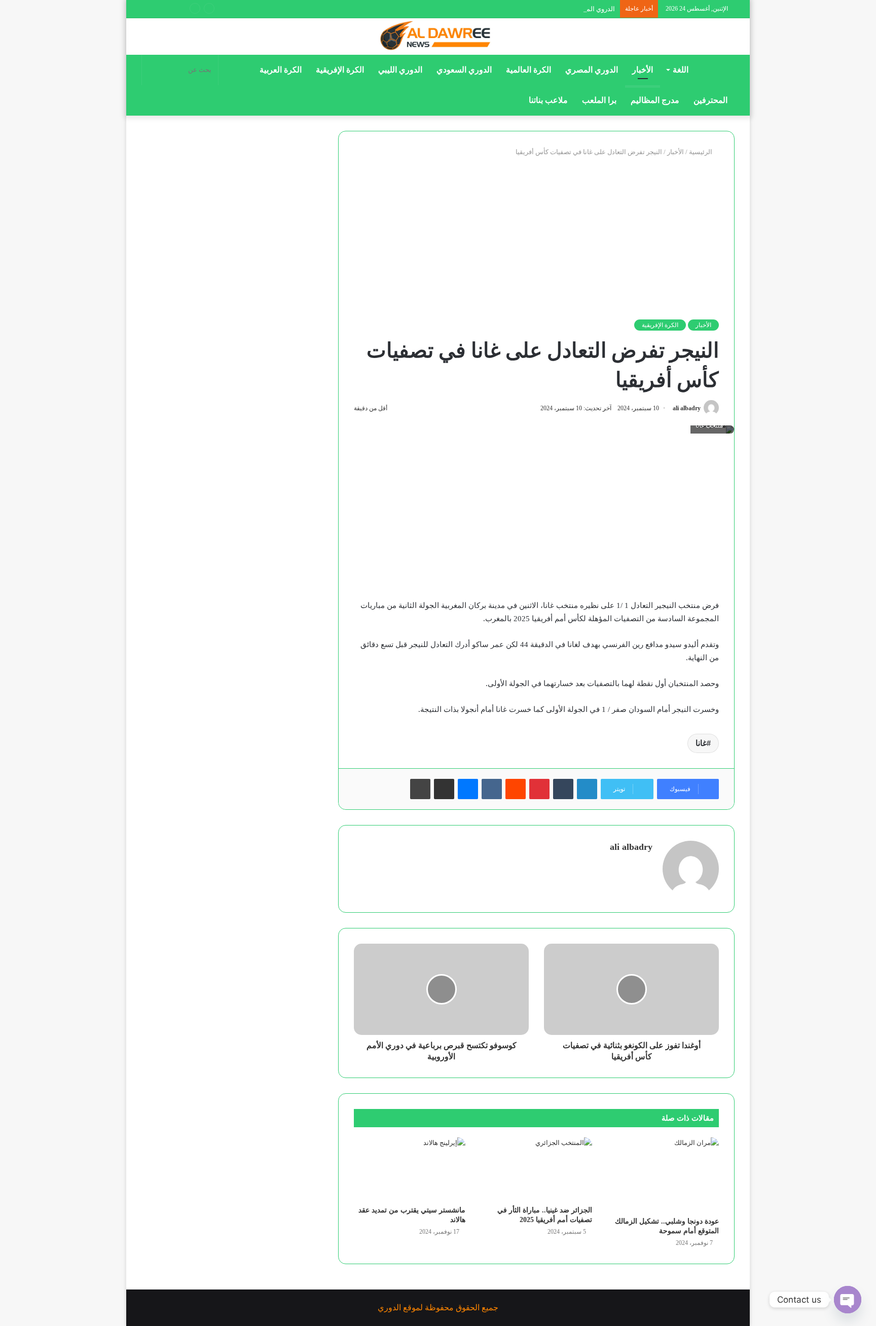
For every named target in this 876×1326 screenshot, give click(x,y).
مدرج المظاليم (655, 100)
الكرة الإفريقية (340, 69)
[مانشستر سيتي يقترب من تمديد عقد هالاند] (409, 1168)
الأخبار (642, 69)
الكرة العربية (281, 69)
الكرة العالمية (528, 69)
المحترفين (710, 100)
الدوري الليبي (400, 69)
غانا (701, 743)
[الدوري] (438, 36)
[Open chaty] (847, 1299)
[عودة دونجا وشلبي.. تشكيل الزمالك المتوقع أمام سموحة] (663, 1174)
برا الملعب (599, 100)
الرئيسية (701, 152)
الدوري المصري (591, 69)
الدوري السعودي (464, 69)
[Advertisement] (536, 238)
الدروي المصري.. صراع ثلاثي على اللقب (560, 9)
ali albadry (687, 408)
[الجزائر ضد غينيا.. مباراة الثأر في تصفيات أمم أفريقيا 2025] (536, 1168)
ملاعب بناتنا (548, 100)
